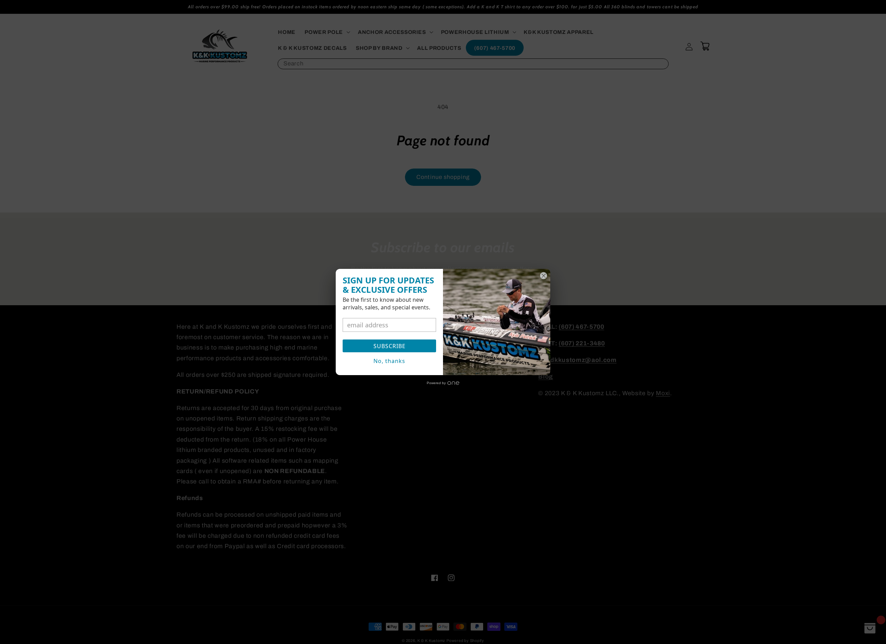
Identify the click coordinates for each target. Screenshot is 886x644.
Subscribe (389, 346)
